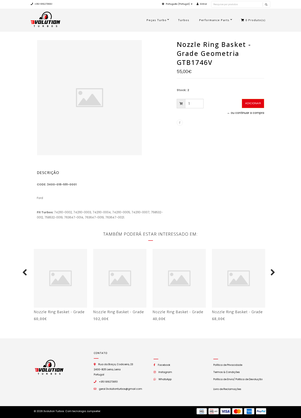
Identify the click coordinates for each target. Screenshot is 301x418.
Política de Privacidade (227, 365)
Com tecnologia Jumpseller (82, 411)
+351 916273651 (43, 4)
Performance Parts (214, 20)
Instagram (165, 372)
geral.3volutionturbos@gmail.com (120, 389)
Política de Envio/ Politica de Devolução (238, 379)
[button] (177, 4)
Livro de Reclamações (227, 389)
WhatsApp (165, 379)
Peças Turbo (157, 20)
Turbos (183, 20)
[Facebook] (180, 123)
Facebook (164, 365)
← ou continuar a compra (245, 113)
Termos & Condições (226, 372)
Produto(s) (255, 20)
